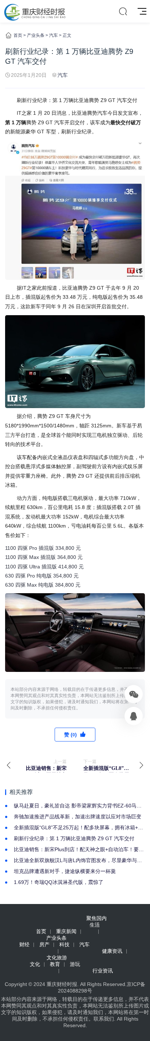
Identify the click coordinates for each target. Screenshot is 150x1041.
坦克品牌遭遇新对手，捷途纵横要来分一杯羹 (65, 871)
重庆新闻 (66, 931)
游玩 (75, 964)
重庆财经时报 (62, 984)
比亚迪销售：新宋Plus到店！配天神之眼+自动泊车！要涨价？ (79, 849)
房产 (44, 944)
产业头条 (35, 35)
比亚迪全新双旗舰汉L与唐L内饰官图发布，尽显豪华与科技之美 (78, 860)
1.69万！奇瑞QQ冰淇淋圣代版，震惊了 (58, 882)
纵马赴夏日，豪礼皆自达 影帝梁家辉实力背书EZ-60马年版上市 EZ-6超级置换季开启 (78, 806)
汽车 (53, 35)
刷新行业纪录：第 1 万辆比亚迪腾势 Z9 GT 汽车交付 (74, 838)
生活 (95, 925)
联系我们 (104, 1019)
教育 (55, 964)
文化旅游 (57, 957)
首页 (17, 35)
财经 (24, 944)
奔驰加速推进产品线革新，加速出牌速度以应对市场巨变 (77, 816)
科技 (64, 944)
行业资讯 (102, 971)
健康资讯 (112, 951)
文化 (35, 964)
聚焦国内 (96, 918)
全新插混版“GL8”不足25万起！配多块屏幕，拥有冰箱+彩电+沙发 (78, 828)
